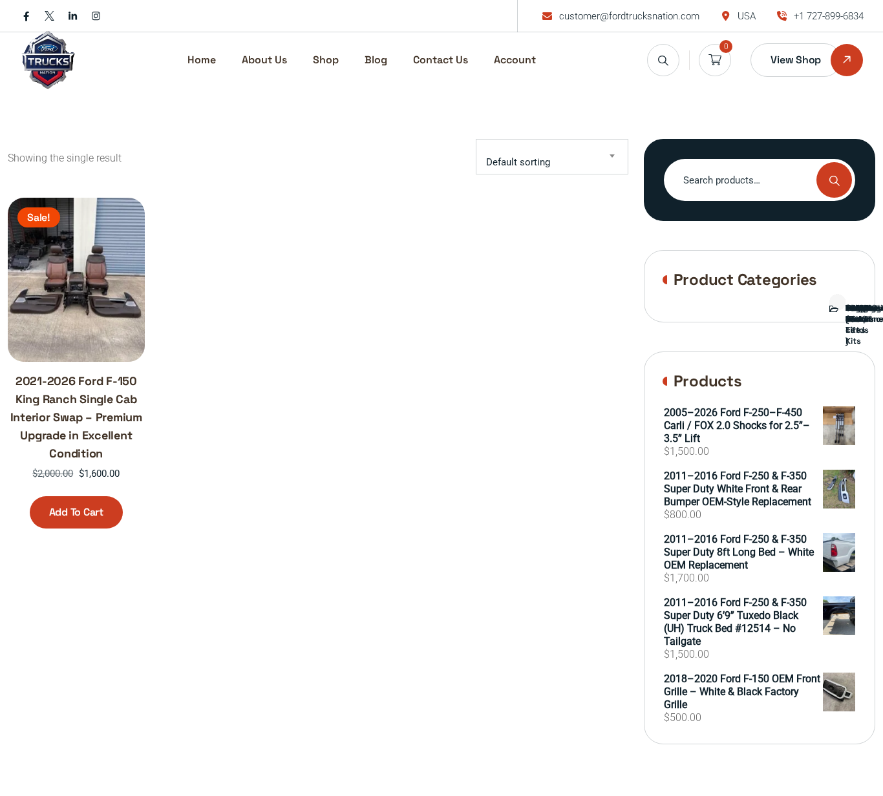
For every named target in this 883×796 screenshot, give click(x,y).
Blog (376, 60)
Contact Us (440, 60)
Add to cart (76, 512)
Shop (326, 60)
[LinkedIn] (73, 16)
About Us (264, 60)
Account (515, 60)
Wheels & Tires (855, 318)
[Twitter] (49, 16)
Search (834, 180)
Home (201, 60)
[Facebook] (26, 16)
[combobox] (552, 156)
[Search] (663, 60)
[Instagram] (96, 16)
